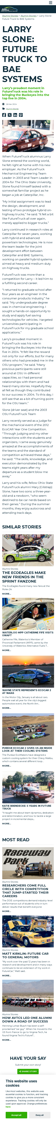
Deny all (40, 1115)
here (8, 1106)
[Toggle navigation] (50, 2)
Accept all (16, 1115)
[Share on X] (9, 115)
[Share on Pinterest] (21, 115)
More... (6, 593)
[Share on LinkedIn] (15, 115)
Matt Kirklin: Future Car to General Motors (25, 955)
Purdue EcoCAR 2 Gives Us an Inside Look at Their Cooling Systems (27, 749)
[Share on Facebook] (4, 115)
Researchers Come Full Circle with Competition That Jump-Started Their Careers (25, 891)
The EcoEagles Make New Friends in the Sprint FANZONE (24, 577)
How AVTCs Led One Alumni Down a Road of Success (27, 1019)
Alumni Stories (10, 16)
